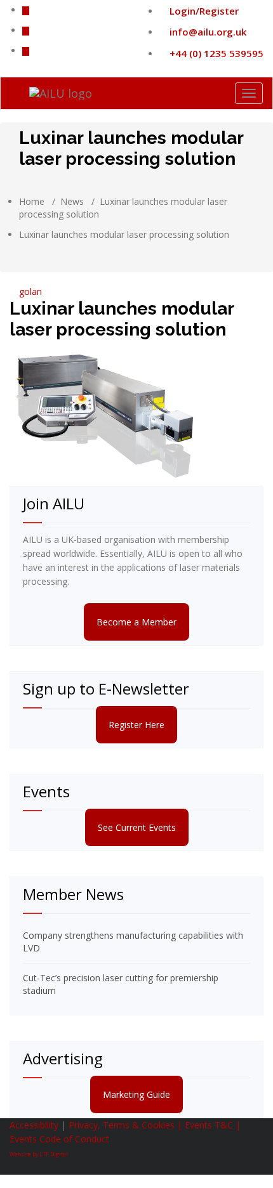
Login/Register (203, 10)
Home (31, 201)
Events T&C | (213, 1125)
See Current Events (137, 827)
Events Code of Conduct (59, 1139)
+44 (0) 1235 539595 (215, 53)
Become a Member (136, 622)
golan (29, 291)
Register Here (136, 725)
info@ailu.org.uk (206, 31)
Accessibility (34, 1125)
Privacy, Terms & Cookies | (127, 1125)
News (72, 201)
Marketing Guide (136, 1094)
